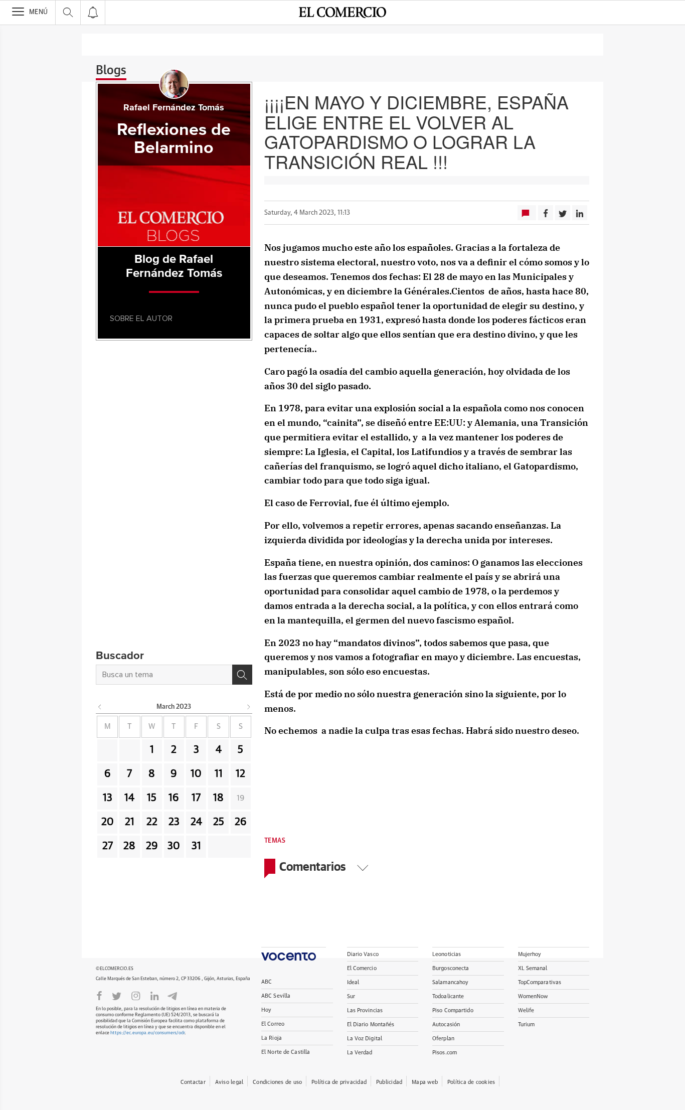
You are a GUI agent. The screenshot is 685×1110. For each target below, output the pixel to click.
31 (196, 846)
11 (219, 774)
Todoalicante (448, 996)
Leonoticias (446, 954)
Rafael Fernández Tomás (173, 107)
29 (152, 846)
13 (107, 798)
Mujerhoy (530, 954)
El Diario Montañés (371, 1024)
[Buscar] (242, 675)
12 (240, 774)
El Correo (272, 1024)
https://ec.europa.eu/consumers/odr (147, 1033)
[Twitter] (116, 995)
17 (196, 798)
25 (218, 822)
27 (107, 846)
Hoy (266, 1010)
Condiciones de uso (277, 1082)
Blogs (111, 71)
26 (241, 822)
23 (174, 822)
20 (107, 822)
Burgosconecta (450, 968)
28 (129, 846)
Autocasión (446, 1024)
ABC (266, 982)
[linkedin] (154, 995)
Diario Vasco (363, 954)
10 (196, 774)
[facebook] (99, 995)
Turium (526, 1024)
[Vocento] (293, 954)
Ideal (353, 982)
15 (151, 798)
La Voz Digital (365, 1038)
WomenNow (533, 996)
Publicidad (389, 1082)
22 (151, 822)
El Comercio (362, 968)
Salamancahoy (450, 982)
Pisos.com (444, 1052)
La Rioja (271, 1038)
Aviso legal (229, 1082)
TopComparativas (540, 982)
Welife (526, 1010)
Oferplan (443, 1038)
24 (196, 822)
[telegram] (172, 995)
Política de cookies (471, 1082)
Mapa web (425, 1082)
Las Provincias (365, 1010)
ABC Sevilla (275, 996)
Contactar (193, 1082)
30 (173, 846)
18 (218, 798)
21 (129, 822)
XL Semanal (533, 968)
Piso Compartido (452, 1010)
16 (173, 798)
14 (129, 798)
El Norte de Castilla (285, 1052)
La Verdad (360, 1052)
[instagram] (135, 995)
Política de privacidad (339, 1082)
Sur (351, 996)
